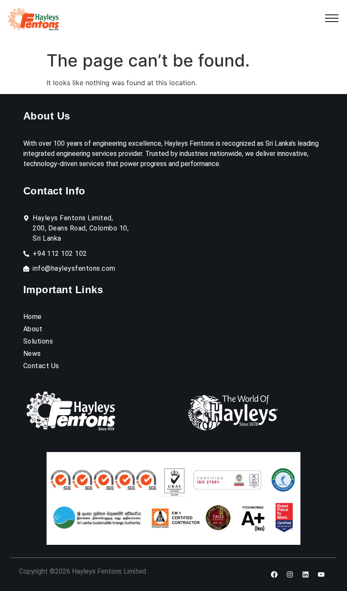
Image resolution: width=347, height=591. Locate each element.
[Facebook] (274, 574)
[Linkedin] (305, 574)
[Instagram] (290, 574)
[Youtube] (321, 574)
